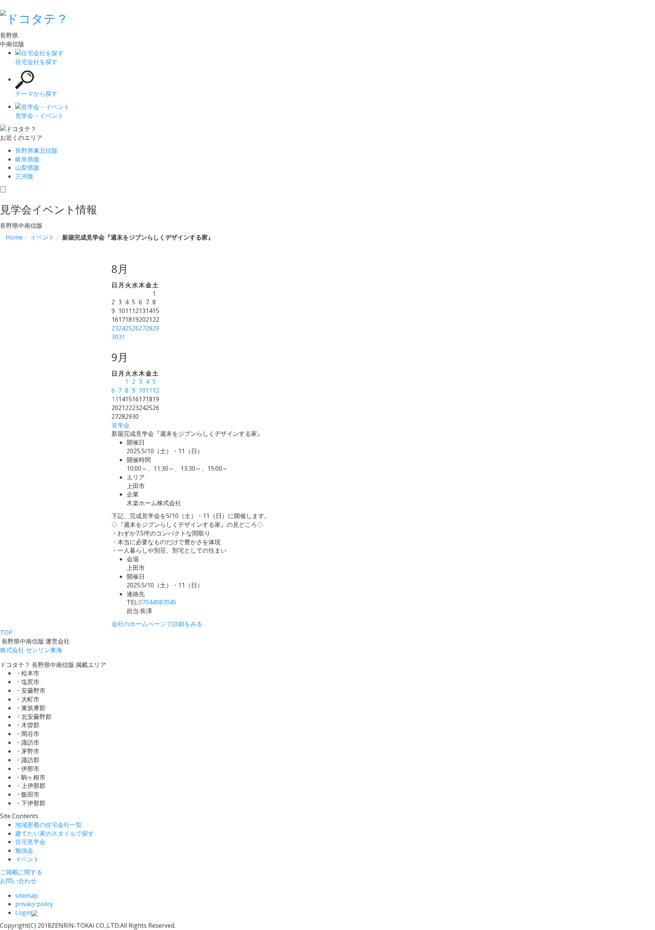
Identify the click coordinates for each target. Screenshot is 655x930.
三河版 (24, 176)
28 (149, 328)
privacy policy (34, 904)
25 (128, 328)
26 (135, 328)
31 (121, 337)
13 (114, 399)
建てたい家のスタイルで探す (54, 833)
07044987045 (157, 602)
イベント (27, 859)
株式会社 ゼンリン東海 (31, 650)
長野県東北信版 (36, 150)
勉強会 (24, 850)
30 (114, 337)
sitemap (26, 895)
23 (114, 328)
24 (121, 328)
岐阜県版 (27, 159)
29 (155, 328)
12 (155, 390)
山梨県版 (27, 167)
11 (149, 390)
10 (142, 390)
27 (142, 328)
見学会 (120, 425)
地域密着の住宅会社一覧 (48, 824)
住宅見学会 (30, 842)
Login (23, 912)
